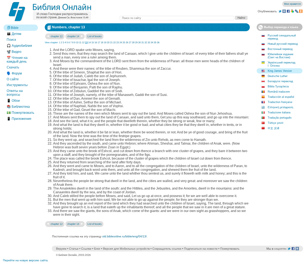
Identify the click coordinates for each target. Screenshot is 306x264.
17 (99, 42)
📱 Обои (13, 100)
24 (120, 42)
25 (124, 42)
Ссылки (86, 248)
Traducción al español (281, 96)
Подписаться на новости (201, 248)
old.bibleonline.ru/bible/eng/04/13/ (124, 236)
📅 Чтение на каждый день (17, 59)
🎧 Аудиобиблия (19, 45)
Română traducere (279, 91)
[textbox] (177, 18)
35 (155, 42)
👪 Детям (14, 34)
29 (136, 42)
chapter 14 (73, 36)
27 (130, 42)
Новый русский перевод (283, 43)
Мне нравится (292, 3)
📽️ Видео (14, 51)
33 (149, 42)
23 (117, 42)
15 (92, 42)
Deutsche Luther (277, 76)
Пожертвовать (229, 248)
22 (114, 42)
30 (139, 42)
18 (102, 42)
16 (96, 42)
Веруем (61, 248)
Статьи (73, 248)
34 (152, 42)
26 (127, 42)
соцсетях (280, 248)
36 (158, 42)
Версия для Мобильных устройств (126, 248)
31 (142, 42)
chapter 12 (56, 36)
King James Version (280, 70)
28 (133, 42)
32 (145, 42)
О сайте (13, 79)
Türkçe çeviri (275, 122)
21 (111, 42)
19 (105, 42)
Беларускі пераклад (280, 81)
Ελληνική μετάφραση (280, 107)
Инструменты (17, 85)
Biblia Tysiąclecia (278, 86)
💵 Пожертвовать (20, 112)
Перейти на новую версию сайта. (26, 260)
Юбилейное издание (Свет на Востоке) (280, 56)
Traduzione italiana (279, 112)
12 (83, 42)
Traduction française (280, 102)
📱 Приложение (19, 118)
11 (80, 42)
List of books (94, 36)
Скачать (13, 67)
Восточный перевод (280, 49)
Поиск (11, 39)
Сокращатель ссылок (166, 248)
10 (77, 42)
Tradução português (280, 117)
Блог (97, 248)
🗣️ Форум (14, 73)
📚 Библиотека (18, 106)
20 (108, 42)
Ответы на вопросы (15, 92)
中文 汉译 (273, 128)
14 (89, 42)
